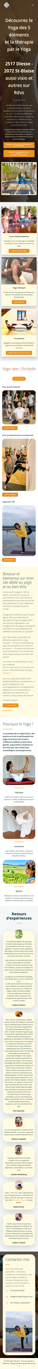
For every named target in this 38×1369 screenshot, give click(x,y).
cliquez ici (7, 673)
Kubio (19, 1366)
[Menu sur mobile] (32, 5)
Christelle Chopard (19, 1200)
